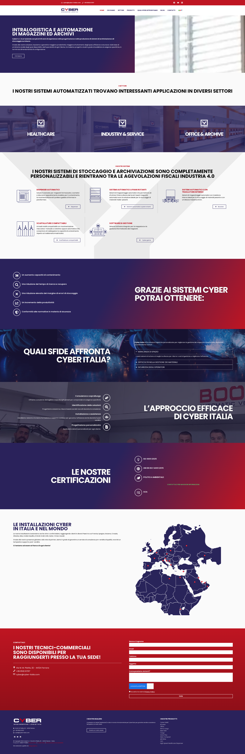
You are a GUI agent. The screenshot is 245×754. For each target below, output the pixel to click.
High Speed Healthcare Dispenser (171, 743)
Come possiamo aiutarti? (139, 671)
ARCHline (163, 739)
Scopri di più (40, 142)
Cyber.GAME (164, 722)
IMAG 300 (163, 731)
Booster (163, 724)
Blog (162, 10)
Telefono (133, 656)
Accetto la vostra (143, 692)
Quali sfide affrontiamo (147, 10)
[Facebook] (174, 2)
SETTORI (121, 10)
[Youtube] (178, 2)
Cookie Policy (41, 743)
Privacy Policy (149, 692)
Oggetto (132, 664)
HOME (102, 10)
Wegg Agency (33, 746)
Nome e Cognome (136, 641)
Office (162, 727)
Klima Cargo (164, 729)
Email (131, 649)
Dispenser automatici (48, 189)
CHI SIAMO (111, 10)
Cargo (162, 733)
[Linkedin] (182, 2)
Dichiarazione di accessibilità (54, 743)
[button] (192, 44)
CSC (161, 741)
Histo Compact (165, 737)
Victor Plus (163, 735)
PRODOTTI (131, 10)
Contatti (171, 10)
